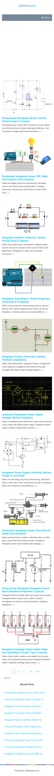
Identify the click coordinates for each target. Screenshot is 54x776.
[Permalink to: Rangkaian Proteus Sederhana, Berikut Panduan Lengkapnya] (27, 336)
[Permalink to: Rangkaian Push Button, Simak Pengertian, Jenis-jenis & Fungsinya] (27, 278)
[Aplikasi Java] (27, 5)
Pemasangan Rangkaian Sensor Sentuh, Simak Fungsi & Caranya (24, 119)
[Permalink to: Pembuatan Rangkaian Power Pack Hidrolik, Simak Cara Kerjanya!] (27, 510)
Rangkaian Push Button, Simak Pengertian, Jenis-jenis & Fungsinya (26, 300)
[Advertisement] (27, 50)
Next (37, 671)
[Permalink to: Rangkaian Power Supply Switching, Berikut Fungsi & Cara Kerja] (27, 452)
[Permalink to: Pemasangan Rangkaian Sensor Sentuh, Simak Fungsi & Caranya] (27, 97)
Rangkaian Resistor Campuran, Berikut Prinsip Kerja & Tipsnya (24, 239)
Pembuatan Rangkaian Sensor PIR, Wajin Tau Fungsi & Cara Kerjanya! (25, 177)
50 (31, 671)
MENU (47, 17)
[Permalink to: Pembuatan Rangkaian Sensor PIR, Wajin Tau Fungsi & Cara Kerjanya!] (27, 156)
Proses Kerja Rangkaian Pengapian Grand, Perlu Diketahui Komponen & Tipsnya (26, 590)
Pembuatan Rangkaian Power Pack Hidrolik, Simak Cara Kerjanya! (26, 532)
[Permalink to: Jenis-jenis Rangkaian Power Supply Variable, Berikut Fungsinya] (27, 394)
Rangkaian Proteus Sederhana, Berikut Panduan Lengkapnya (23, 358)
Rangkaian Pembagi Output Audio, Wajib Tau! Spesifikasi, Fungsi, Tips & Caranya (25, 651)
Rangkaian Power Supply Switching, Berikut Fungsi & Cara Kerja (26, 474)
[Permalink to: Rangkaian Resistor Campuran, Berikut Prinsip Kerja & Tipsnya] (27, 217)
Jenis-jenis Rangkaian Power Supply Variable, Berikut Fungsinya (22, 416)
